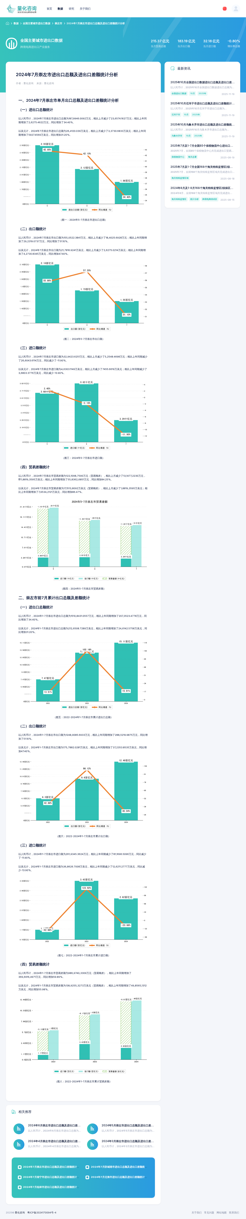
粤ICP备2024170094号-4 (41, 1212)
